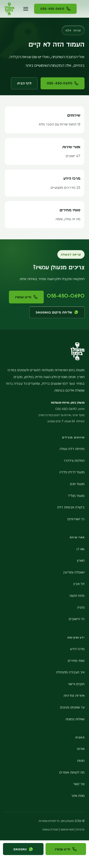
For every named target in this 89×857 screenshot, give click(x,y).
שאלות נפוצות (75, 719)
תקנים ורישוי (76, 683)
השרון (81, 560)
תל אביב (79, 583)
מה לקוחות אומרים (72, 772)
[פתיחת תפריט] (25, 9)
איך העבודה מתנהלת (70, 672)
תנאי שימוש (67, 829)
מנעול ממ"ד (76, 495)
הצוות (81, 760)
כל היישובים (77, 618)
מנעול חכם (77, 483)
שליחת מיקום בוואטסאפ (54, 312)
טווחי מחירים (76, 660)
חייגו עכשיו (23, 296)
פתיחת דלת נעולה (72, 448)
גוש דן (81, 548)
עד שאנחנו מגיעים (72, 707)
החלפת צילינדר (74, 460)
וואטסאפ (20, 849)
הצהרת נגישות (51, 829)
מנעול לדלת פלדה (72, 472)
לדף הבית (24, 83)
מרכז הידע (77, 648)
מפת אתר (78, 795)
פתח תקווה (77, 595)
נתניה (81, 607)
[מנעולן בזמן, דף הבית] (9, 8)
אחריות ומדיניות (74, 695)
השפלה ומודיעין (74, 572)
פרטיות (80, 829)
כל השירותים (76, 519)
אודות (81, 748)
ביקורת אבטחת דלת (71, 507)
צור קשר (79, 783)
